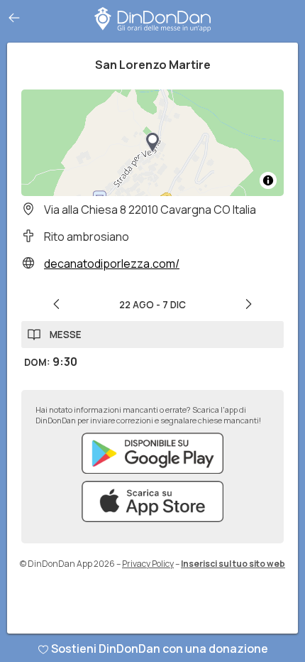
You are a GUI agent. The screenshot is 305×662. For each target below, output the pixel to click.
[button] (152, 142)
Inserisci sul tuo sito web (233, 564)
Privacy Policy (148, 564)
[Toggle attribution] (268, 180)
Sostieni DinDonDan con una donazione (159, 648)
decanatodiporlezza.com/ (111, 263)
